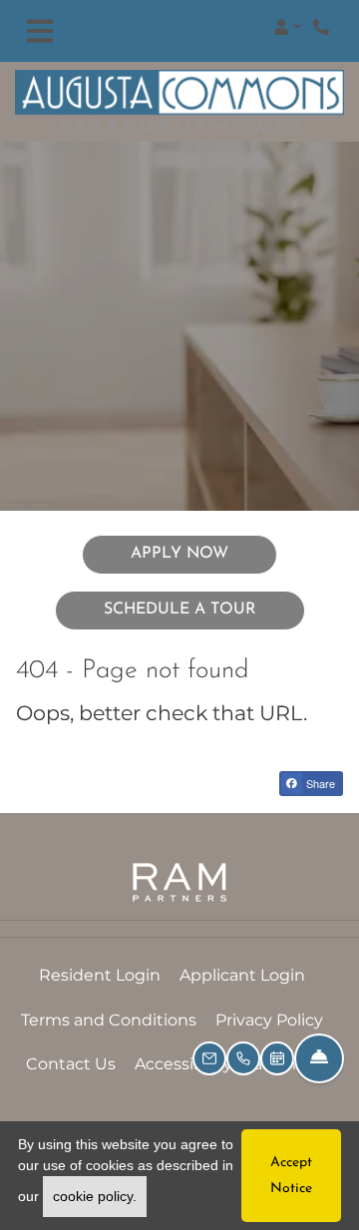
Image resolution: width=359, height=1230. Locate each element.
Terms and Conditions (108, 1019)
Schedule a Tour (180, 609)
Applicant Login (242, 975)
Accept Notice (291, 1175)
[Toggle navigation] (40, 31)
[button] (287, 27)
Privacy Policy (269, 1019)
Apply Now (204, 553)
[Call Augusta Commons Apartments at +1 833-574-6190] (323, 27)
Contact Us (71, 1063)
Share (319, 783)
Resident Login (100, 975)
